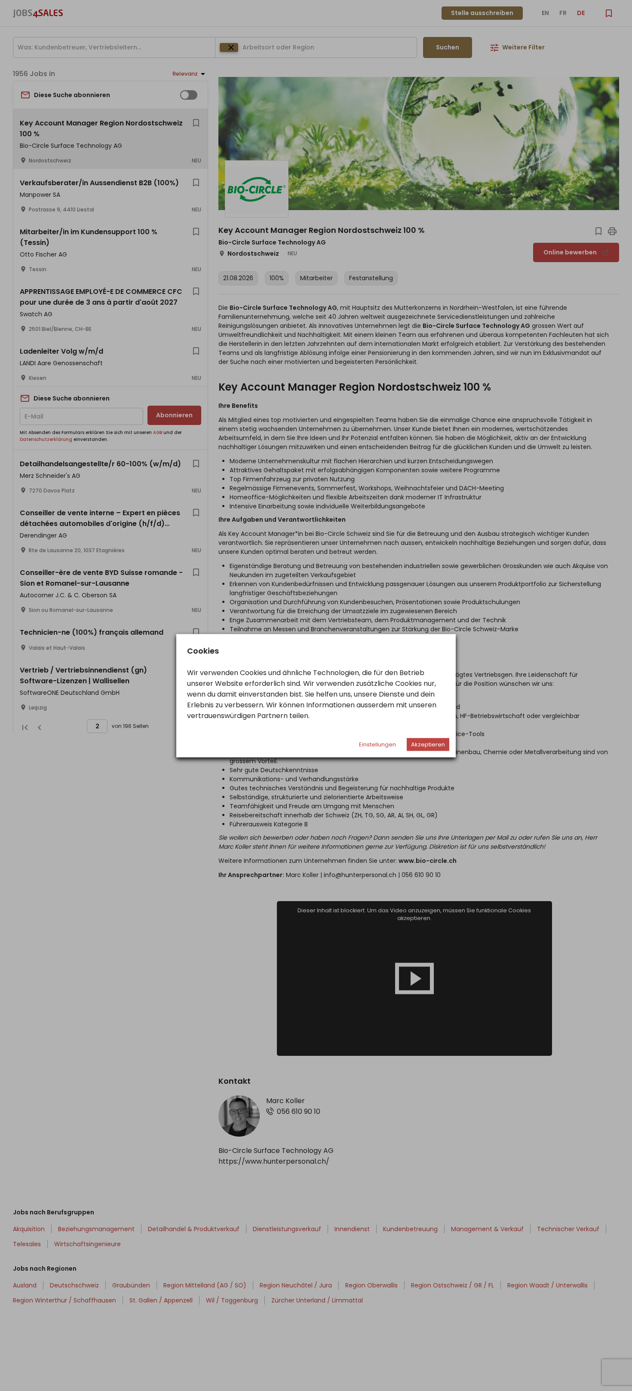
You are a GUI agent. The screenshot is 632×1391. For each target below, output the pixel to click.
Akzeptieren (428, 744)
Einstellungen (377, 744)
